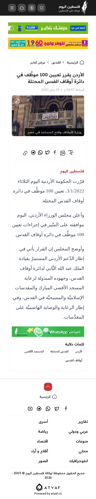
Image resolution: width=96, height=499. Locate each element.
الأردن (78, 351)
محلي (83, 451)
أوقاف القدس (73, 360)
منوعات (82, 441)
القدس (56, 62)
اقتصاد (42, 441)
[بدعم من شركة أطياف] (48, 486)
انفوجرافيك (78, 461)
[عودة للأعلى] (48, 387)
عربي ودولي (78, 431)
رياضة (43, 431)
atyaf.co (56, 493)
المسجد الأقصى (34, 351)
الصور (43, 461)
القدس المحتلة (59, 351)
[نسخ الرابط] (25, 153)
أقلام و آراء (39, 451)
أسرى (43, 421)
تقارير (83, 421)
